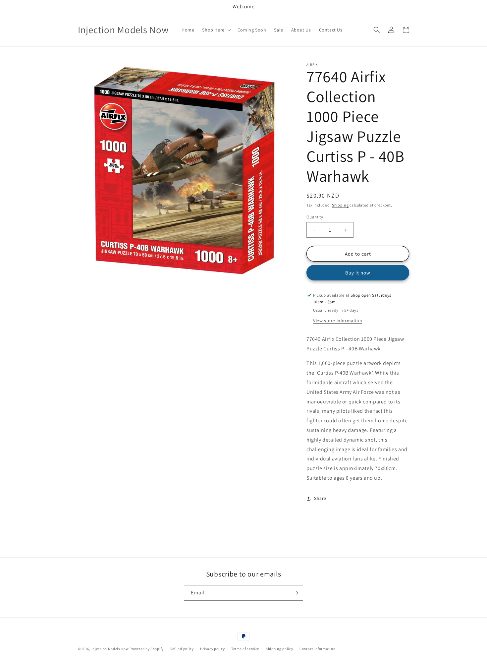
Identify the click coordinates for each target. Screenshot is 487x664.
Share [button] (320, 498)
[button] (215, 30)
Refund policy (182, 648)
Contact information (317, 648)
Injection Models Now (110, 648)
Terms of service (245, 648)
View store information (337, 321)
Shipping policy (279, 648)
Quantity (314, 217)
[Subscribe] (295, 593)
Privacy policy (212, 648)
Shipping (340, 205)
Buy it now (357, 273)
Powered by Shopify (147, 648)
